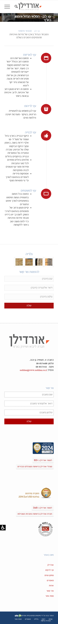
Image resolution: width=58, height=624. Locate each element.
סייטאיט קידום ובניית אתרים (31, 616)
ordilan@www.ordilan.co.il (33, 370)
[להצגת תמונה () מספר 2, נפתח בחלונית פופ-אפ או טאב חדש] (39, 262)
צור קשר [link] (50, 591)
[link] (34, 6)
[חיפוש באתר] (15, 6)
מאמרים (50, 580)
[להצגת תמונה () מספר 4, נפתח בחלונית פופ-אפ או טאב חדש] (19, 262)
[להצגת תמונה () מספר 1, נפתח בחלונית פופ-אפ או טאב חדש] (49, 262)
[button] (8, 6)
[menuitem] (15, 6)
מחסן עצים (49, 575)
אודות (51, 585)
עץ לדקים (49, 570)
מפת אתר (49, 596)
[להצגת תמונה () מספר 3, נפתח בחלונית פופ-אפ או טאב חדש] (29, 262)
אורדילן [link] (51, 565)
